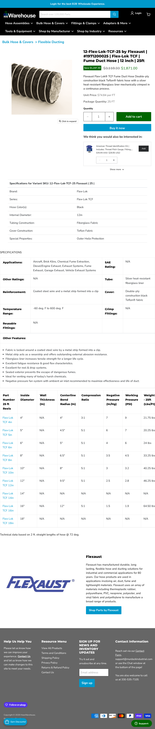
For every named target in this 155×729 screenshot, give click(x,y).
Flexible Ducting (51, 42)
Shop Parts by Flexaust (104, 610)
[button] (137, 13)
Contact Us (47, 672)
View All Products (51, 648)
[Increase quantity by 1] (109, 116)
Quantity (88, 108)
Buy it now (117, 128)
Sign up (87, 683)
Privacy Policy (49, 662)
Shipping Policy (50, 658)
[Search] (114, 14)
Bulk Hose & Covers (17, 42)
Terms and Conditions (53, 653)
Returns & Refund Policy (55, 667)
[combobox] (74, 14)
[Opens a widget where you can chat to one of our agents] (141, 723)
